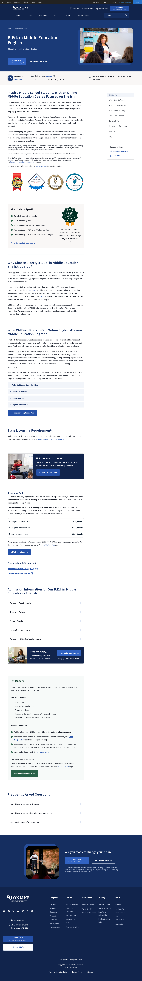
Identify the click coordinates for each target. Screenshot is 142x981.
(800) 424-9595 (74, 659)
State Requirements (117, 115)
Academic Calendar (89, 913)
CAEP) (42, 296)
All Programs (54, 924)
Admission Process (88, 905)
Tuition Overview (72, 904)
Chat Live (76, 8)
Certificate (53, 920)
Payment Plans (71, 915)
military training (43, 752)
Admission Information (118, 126)
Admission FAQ (87, 909)
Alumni (33, 2)
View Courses (19, 79)
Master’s (53, 908)
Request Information (120, 151)
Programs (16, 15)
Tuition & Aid (114, 121)
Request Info (96, 2)
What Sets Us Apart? (117, 100)
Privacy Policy (77, 972)
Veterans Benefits (104, 908)
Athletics (25, 2)
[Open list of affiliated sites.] (46, 2)
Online (9, 2)
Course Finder (55, 927)
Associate (53, 916)
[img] (17, 182)
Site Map (90, 972)
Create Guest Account (125, 2)
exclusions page (41, 166)
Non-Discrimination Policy (58, 972)
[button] (119, 8)
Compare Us (119, 924)
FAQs (111, 136)
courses (49, 76)
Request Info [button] (18, 947)
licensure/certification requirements (22, 162)
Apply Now (105, 2)
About (68, 15)
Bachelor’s (53, 904)
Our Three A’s (119, 909)
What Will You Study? (117, 110)
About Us (118, 905)
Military (56, 15)
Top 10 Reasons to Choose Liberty (23, 243)
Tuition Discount (104, 904)
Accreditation (119, 920)
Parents (40, 2)
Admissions (43, 15)
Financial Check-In (72, 927)
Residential (17, 2)
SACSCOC (32, 290)
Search (126, 15)
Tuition (29, 15)
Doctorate (53, 912)
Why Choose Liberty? (117, 105)
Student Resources (84, 15)
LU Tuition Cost (49, 545)
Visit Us (114, 2)
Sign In (137, 2)
